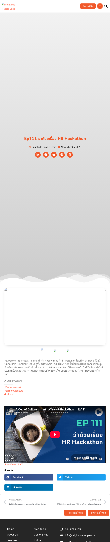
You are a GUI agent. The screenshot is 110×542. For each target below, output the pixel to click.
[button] (28, 477)
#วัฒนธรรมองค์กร (13, 387)
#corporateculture (13, 390)
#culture (8, 394)
